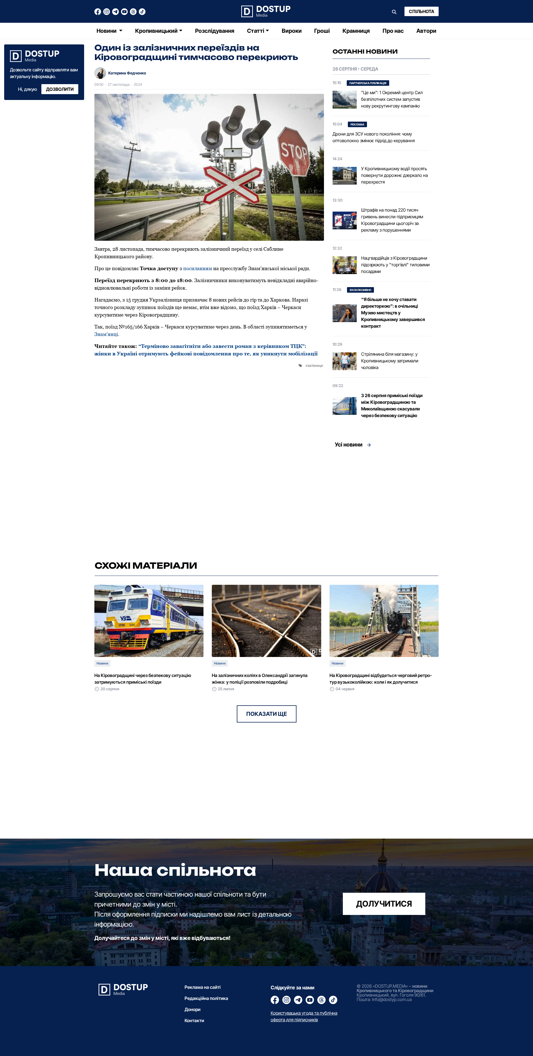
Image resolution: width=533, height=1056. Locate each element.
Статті (255, 30)
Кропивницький (156, 30)
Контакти (194, 1020)
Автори (426, 30)
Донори (192, 1009)
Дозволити (60, 89)
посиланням (197, 268)
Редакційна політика (206, 998)
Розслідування (214, 30)
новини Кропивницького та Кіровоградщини (395, 988)
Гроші (322, 30)
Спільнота (421, 11)
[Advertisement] (381, 502)
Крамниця (356, 30)
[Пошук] (394, 11)
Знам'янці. (106, 334)
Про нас (393, 30)
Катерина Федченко (127, 73)
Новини (107, 30)
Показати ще (266, 714)
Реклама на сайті (203, 987)
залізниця (315, 365)
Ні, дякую (27, 89)
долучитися (384, 904)
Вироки (292, 30)
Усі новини (349, 444)
